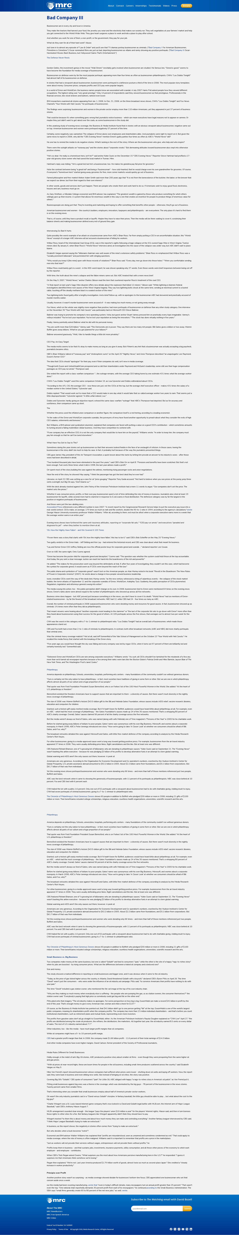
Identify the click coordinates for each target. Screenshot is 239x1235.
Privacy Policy (51, 1229)
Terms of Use (63, 1229)
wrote (189, 509)
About (111, 5)
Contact (120, 5)
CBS (49, 1038)
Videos (166, 5)
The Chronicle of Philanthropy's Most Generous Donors (70, 796)
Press (174, 5)
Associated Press (54, 507)
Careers (130, 5)
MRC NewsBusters (54, 1211)
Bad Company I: (155, 47)
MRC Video (51, 1218)
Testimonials (155, 5)
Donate (186, 5)
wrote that (92, 1185)
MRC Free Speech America (58, 1214)
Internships (141, 5)
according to (151, 1187)
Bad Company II (177, 50)
